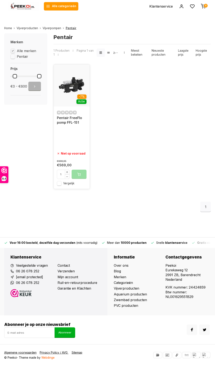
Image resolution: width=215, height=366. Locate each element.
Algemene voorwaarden (20, 352)
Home (8, 28)
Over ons (121, 265)
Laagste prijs (183, 52)
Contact (64, 265)
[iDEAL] (157, 355)
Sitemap (77, 352)
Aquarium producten (130, 294)
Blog (117, 271)
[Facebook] (192, 329)
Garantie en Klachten (74, 288)
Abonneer (64, 332)
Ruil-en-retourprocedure (77, 283)
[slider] (15, 76)
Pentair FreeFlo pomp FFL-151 (69, 120)
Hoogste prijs (201, 52)
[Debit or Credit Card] (206, 355)
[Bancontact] (167, 355)
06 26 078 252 (27, 271)
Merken (120, 277)
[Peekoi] (23, 6)
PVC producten (126, 305)
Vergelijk (68, 183)
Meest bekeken (136, 52)
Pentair (71, 28)
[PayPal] (196, 355)
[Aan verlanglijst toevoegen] (83, 71)
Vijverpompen (52, 28)
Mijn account (68, 277)
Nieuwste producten (158, 52)
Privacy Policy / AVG (54, 352)
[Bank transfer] (186, 355)
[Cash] (177, 355)
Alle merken (26, 51)
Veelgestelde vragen (32, 265)
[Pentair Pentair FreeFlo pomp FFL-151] (71, 85)
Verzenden (66, 271)
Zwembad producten (130, 300)
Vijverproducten (27, 28)
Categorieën (123, 283)
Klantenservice (161, 6)
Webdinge (48, 357)
